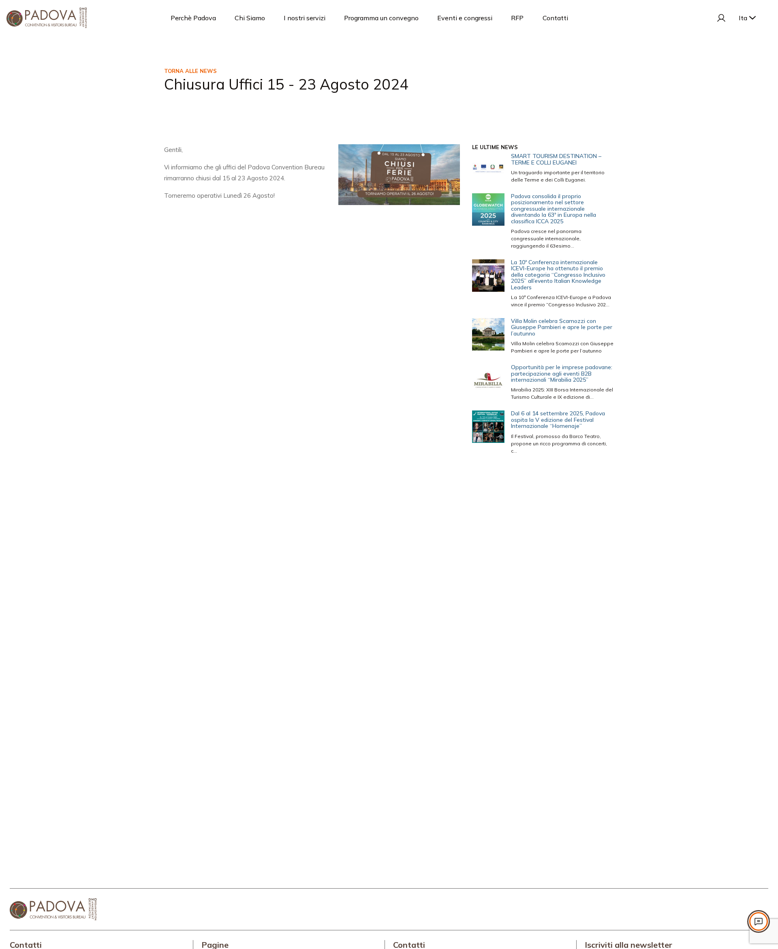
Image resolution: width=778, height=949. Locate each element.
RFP (517, 18)
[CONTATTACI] (758, 921)
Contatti (555, 18)
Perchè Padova (193, 18)
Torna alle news (190, 71)
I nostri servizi (304, 18)
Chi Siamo (250, 18)
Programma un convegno (381, 18)
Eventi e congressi (464, 18)
